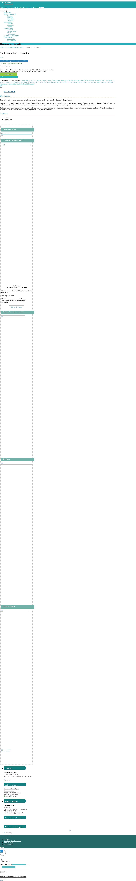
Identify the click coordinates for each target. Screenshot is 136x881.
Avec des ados (69, 80)
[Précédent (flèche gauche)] (0, 880)
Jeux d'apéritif (25, 82)
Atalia (62, 80)
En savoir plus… (16, 307)
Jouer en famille (82, 82)
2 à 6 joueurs (37, 80)
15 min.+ (23, 60)
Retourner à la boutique (19, 864)
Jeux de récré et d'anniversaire (47, 82)
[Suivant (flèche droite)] (2, 880)
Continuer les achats (8, 867)
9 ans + (49, 80)
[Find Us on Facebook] (40, 7)
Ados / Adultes (56, 80)
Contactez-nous (8, 844)
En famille (20, 47)
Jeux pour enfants (71, 82)
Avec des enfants (79, 80)
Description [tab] (9, 92)
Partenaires (7, 839)
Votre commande (8, 4)
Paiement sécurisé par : (11, 790)
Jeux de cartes (34, 82)
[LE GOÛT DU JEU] (6, 750)
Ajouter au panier (8, 74)
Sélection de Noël (11, 47)
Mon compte (7, 2)
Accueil (2, 47)
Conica (7, 836)
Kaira (12, 836)
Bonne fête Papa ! (100, 80)
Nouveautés (3, 84)
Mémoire (110, 82)
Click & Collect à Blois (11, 774)
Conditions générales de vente (12, 841)
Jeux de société (61, 82)
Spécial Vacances (29, 84)
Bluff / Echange (89, 80)
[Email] (58, 88)
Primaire (10, 84)
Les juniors (104, 82)
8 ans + (44, 80)
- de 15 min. (24, 80)
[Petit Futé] (7, 833)
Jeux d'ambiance (15, 82)
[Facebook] (58, 86)
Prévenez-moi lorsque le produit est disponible (13, 876)
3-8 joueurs (5, 60)
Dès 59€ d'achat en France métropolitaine (17, 776)
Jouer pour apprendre (93, 82)
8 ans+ (14, 60)
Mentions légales (9, 842)
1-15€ (31, 80)
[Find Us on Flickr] (43, 7)
